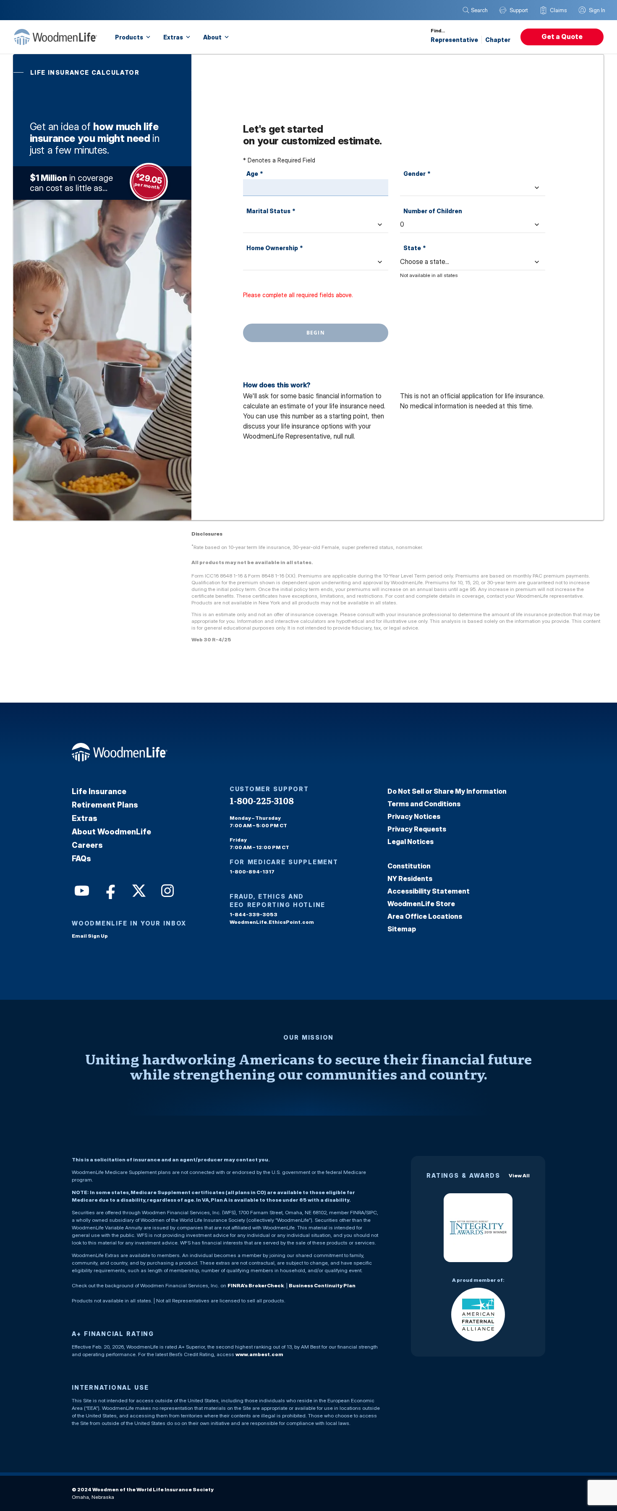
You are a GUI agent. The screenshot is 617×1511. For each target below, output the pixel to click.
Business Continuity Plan (322, 1285)
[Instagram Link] (166, 890)
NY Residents (409, 878)
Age (254, 173)
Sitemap (401, 929)
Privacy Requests (416, 829)
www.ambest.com (259, 1354)
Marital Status (270, 210)
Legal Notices (410, 841)
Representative (454, 39)
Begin (315, 332)
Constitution (409, 866)
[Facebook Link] (109, 890)
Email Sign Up (90, 936)
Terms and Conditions (423, 804)
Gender (417, 173)
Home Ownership (274, 247)
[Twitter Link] (138, 890)
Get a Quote (562, 36)
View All (519, 1175)
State (414, 247)
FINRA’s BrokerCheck (255, 1285)
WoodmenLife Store (421, 903)
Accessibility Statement (428, 891)
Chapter (497, 39)
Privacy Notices (413, 816)
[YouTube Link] (81, 890)
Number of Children (432, 210)
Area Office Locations (424, 916)
